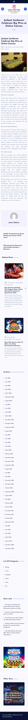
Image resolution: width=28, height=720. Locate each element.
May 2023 (7, 476)
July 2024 (7, 434)
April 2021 (8, 533)
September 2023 (9, 465)
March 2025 (8, 416)
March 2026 (8, 393)
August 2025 (8, 400)
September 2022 (9, 491)
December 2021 (9, 510)
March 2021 (8, 537)
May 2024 (7, 442)
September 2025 (9, 397)
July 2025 (7, 404)
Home (14, 29)
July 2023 (7, 472)
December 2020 (9, 544)
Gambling (7, 574)
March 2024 (8, 450)
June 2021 (7, 529)
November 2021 (9, 514)
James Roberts (7, 47)
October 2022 (9, 488)
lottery (7, 578)
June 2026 (8, 381)
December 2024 (9, 419)
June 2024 (8, 438)
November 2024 (9, 423)
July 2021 (7, 525)
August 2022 (8, 495)
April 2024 (8, 446)
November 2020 (9, 548)
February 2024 (9, 453)
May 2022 (7, 499)
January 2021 (8, 541)
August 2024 (8, 431)
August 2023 (8, 469)
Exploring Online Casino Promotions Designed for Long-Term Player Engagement (14, 625)
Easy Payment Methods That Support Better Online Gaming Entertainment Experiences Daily (12, 606)
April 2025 (8, 412)
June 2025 (7, 408)
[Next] (23, 679)
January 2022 (8, 507)
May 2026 (7, 385)
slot (6, 586)
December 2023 (9, 457)
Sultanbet (12, 87)
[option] (14, 693)
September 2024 (9, 427)
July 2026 (7, 378)
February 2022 (9, 503)
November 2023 (9, 461)
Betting (7, 567)
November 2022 (9, 484)
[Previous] (21, 679)
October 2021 (8, 518)
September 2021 (9, 522)
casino (14, 47)
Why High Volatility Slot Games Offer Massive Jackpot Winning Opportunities (13, 632)
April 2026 (8, 389)
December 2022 (9, 480)
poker (6, 582)
